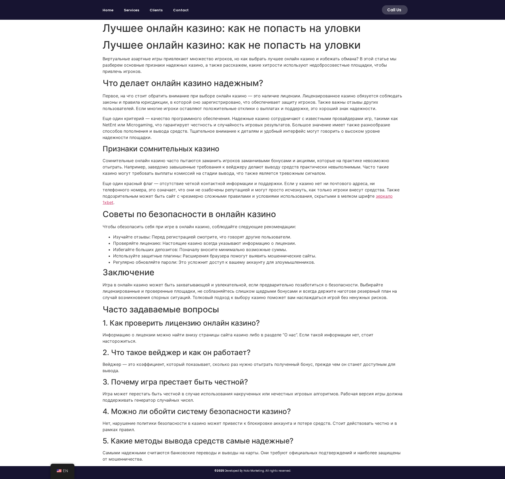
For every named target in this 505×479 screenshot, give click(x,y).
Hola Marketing (254, 471)
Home (108, 10)
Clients (156, 10)
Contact (181, 10)
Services (131, 10)
